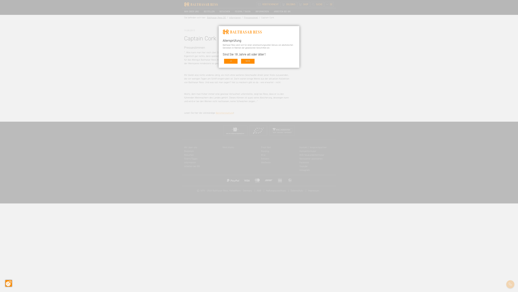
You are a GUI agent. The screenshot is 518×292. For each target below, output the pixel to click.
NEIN (248, 61)
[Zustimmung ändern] (8, 283)
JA (231, 61)
